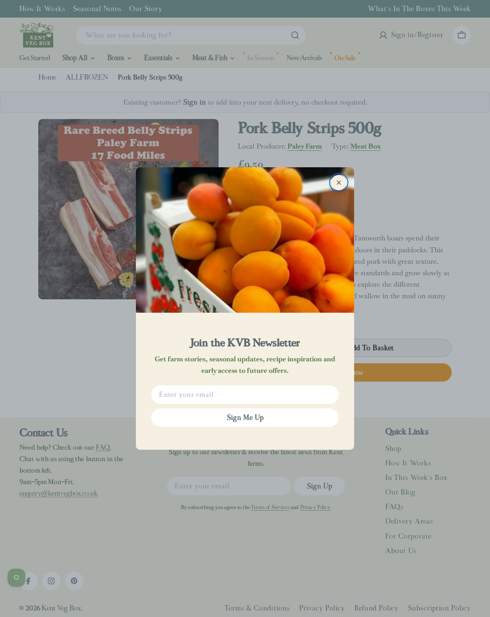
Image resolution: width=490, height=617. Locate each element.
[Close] (338, 182)
